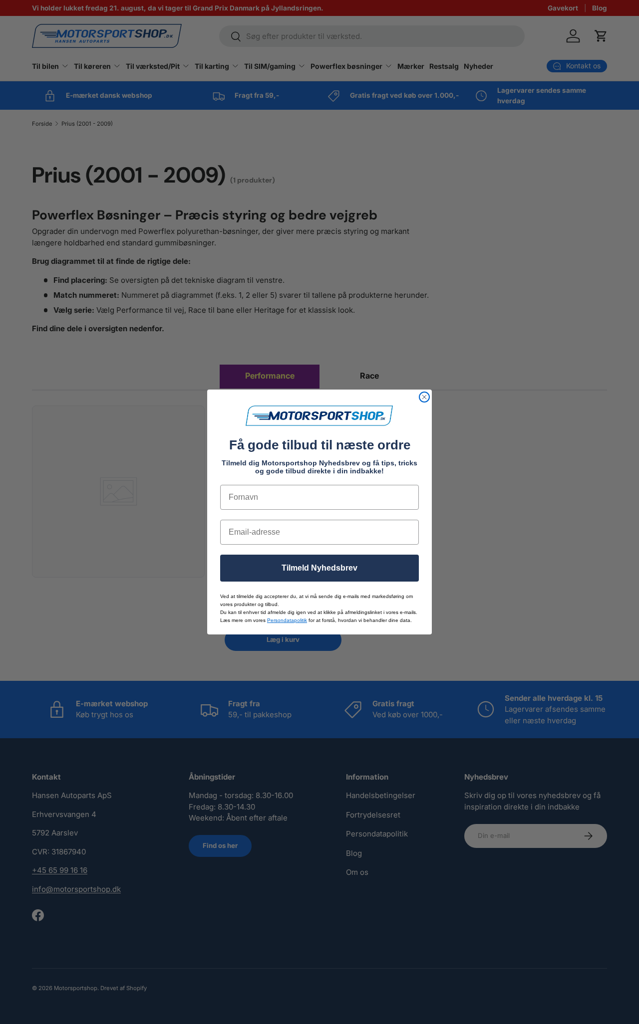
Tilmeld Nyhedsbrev (319, 568)
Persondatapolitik (287, 620)
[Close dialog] (424, 397)
